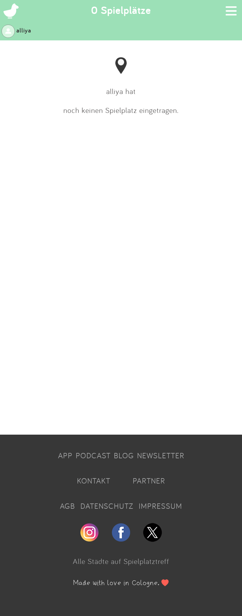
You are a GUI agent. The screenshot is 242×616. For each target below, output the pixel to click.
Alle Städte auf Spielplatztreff (121, 561)
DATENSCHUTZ (106, 506)
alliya (23, 30)
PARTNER (149, 481)
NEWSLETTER (160, 455)
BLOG (124, 455)
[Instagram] (89, 539)
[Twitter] (152, 539)
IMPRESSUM (160, 506)
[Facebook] (121, 539)
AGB (67, 506)
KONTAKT (93, 481)
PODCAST (93, 455)
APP (65, 455)
